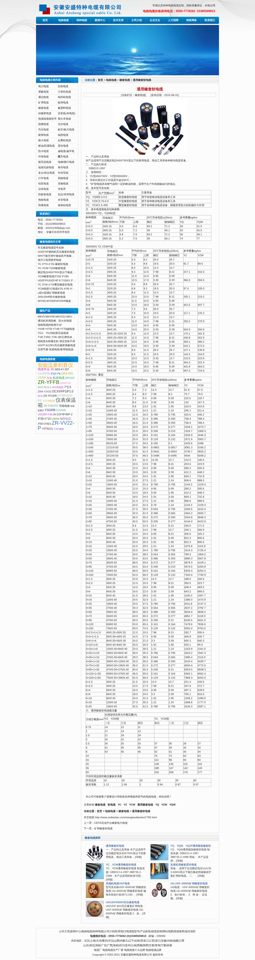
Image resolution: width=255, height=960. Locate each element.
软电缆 (112, 804)
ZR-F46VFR (50, 405)
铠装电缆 (43, 183)
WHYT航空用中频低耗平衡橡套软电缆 (60, 256)
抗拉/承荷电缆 (66, 194)
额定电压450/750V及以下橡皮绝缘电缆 (60, 272)
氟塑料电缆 (64, 108)
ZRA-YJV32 (45, 391)
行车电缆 (43, 178)
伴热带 (62, 189)
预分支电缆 (64, 118)
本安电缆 (63, 199)
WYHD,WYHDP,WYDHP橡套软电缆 (58, 301)
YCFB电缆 (49, 401)
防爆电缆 (43, 205)
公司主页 (64, 931)
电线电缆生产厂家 (112, 950)
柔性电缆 (63, 145)
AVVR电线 (57, 387)
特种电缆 (82, 20)
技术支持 (118, 20)
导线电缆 (64, 406)
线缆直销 (156, 931)
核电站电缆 (64, 205)
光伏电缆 (63, 124)
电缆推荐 (179, 931)
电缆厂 (98, 950)
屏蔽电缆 (43, 91)
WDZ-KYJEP (62, 369)
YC (119, 804)
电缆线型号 (132, 931)
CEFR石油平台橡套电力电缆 (111, 823)
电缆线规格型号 (47, 118)
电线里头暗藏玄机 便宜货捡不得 (56, 341)
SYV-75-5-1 (44, 387)
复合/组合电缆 (46, 172)
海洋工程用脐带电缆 (49, 260)
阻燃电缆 (43, 124)
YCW (132, 804)
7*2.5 (67, 387)
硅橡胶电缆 (44, 113)
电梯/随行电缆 (66, 162)
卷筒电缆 (63, 167)
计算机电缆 (64, 91)
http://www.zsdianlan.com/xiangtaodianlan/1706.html (126, 817)
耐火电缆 (43, 140)
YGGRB (50, 410)
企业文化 (155, 20)
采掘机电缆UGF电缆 (118, 883)
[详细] (138, 857)
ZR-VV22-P (56, 425)
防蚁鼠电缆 (44, 194)
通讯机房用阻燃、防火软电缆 (55, 320)
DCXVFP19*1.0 (62, 391)
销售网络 (191, 20)
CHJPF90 (44, 373)
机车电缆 (63, 156)
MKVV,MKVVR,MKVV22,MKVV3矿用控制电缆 (64, 316)
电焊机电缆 (64, 97)
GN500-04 (65, 383)
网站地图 (168, 931)
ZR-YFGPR (50, 395)
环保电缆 (43, 156)
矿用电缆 (43, 102)
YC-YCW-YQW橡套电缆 (52, 268)
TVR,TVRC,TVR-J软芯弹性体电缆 (57, 337)
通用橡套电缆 (145, 804)
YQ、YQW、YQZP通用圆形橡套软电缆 (193, 845)
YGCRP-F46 (45, 414)
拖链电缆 (43, 199)
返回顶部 (190, 931)
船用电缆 (63, 102)
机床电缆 (59, 377)
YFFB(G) (47, 428)
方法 (49, 378)
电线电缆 (63, 20)
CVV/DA (61, 410)
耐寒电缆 (43, 135)
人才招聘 (173, 20)
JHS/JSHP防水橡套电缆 (52, 297)
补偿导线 (63, 172)
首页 (45, 20)
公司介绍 (136, 20)
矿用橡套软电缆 (103, 828)
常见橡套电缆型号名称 (51, 247)
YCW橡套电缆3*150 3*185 (53, 276)
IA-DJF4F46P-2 (62, 414)
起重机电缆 (64, 140)
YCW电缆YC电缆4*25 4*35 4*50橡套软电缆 (63, 288)
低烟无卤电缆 (46, 167)
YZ (125, 804)
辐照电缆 (63, 135)
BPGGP (69, 378)
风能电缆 (63, 178)
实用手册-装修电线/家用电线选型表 (58, 349)
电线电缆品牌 (153, 950)
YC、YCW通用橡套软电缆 (121, 864)
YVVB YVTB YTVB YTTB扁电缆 (56, 329)
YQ (157, 804)
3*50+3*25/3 (44, 423)
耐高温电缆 (44, 162)
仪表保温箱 (57, 402)
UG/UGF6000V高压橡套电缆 (122, 902)
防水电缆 (43, 151)
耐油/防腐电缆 (46, 145)
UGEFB (55, 419)
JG (52, 369)
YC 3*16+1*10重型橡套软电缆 (55, 284)
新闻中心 (100, 20)
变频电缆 (63, 183)
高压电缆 (43, 129)
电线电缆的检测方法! (50, 324)
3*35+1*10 (44, 418)
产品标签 (145, 931)
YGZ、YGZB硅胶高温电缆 (53, 333)
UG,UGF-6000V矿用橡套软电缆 (189, 883)
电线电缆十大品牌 (134, 950)
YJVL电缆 (59, 429)
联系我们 (210, 20)
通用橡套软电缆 (142, 80)
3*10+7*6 (55, 373)
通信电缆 (43, 97)
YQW (172, 804)
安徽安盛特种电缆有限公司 (136, 954)
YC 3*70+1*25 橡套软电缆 (53, 264)
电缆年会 (44, 369)
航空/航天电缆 (66, 129)
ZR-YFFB (48, 382)
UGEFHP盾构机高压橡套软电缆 (56, 251)
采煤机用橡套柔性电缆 (183, 864)
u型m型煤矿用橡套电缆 (51, 292)
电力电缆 (43, 86)
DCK (40, 396)
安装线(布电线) (66, 113)
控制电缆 (63, 86)
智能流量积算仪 (55, 365)
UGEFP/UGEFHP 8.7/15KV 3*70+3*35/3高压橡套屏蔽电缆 (72, 280)
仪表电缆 (43, 189)
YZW (164, 804)
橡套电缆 (124, 80)
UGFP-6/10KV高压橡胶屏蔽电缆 (56, 345)
